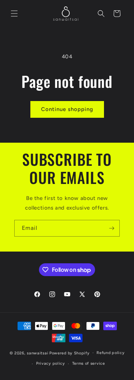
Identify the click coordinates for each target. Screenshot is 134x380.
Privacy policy (50, 363)
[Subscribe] (111, 228)
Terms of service (88, 363)
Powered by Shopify (69, 352)
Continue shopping (67, 109)
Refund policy (110, 352)
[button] (14, 13)
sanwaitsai (37, 352)
